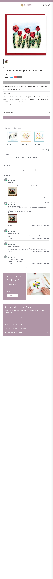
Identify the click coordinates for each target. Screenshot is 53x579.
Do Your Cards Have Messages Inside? (15, 325)
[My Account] (46, 5)
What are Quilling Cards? (11, 321)
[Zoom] (46, 14)
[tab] (20, 157)
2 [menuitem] (26, 267)
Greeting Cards (14, 10)
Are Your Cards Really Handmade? (14, 317)
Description (6, 93)
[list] (28, 191)
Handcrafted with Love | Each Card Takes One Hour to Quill (29, 1)
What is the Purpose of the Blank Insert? (15, 328)
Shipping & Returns (8, 108)
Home (4, 10)
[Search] (43, 5)
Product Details (7, 105)
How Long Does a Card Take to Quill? (14, 332)
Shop (8, 10)
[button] (10, 198)
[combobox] (11, 170)
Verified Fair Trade (8, 112)
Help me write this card (27, 117)
